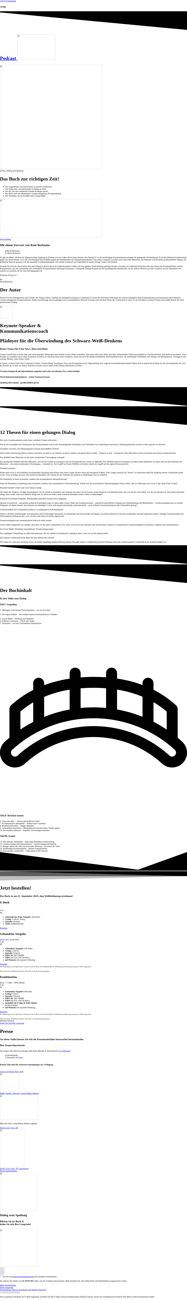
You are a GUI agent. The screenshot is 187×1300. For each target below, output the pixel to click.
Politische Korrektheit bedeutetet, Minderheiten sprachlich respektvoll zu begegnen (33, 499)
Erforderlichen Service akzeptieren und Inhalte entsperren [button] (23, 1290)
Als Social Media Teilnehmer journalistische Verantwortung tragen (26, 529)
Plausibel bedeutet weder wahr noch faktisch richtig (20, 488)
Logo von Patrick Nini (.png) (11, 1072)
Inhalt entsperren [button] (6, 1287)
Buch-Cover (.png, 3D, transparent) (14, 1169)
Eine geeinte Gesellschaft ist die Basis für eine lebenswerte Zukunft (27, 538)
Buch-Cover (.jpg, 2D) (9, 1128)
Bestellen (3, 928)
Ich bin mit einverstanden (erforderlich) (29, 1277)
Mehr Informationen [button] (8, 1285)
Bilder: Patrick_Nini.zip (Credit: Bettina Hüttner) (19, 1093)
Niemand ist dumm (7, 468)
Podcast (8, 58)
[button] (93, 440)
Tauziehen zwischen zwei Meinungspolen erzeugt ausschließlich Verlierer (29, 449)
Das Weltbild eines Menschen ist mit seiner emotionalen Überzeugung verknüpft (32, 457)
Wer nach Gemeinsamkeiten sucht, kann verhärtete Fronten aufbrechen (28, 440)
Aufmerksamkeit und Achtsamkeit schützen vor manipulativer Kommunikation (31, 509)
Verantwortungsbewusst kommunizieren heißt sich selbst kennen (26, 520)
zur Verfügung (64, 1051)
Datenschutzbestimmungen (23, 1277)
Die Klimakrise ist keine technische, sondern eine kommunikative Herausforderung (33, 479)
